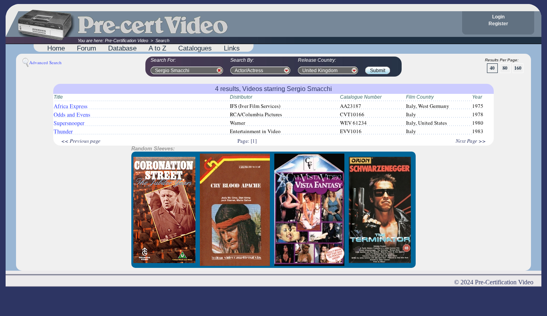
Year (477, 97)
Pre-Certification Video (126, 40)
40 (492, 68)
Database (122, 48)
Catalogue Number (361, 97)
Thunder (63, 131)
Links (232, 48)
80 (505, 68)
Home (56, 48)
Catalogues (195, 48)
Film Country (420, 97)
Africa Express (70, 106)
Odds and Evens (72, 114)
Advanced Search (45, 62)
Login (498, 17)
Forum (86, 48)
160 (517, 68)
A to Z (157, 48)
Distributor (241, 97)
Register (498, 23)
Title (58, 97)
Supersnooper (69, 123)
